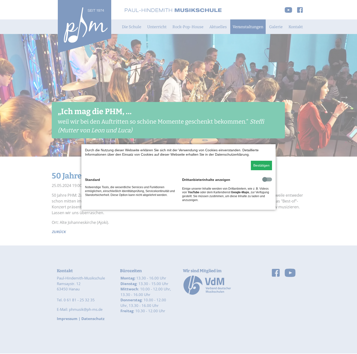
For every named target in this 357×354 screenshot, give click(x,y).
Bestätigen (261, 165)
